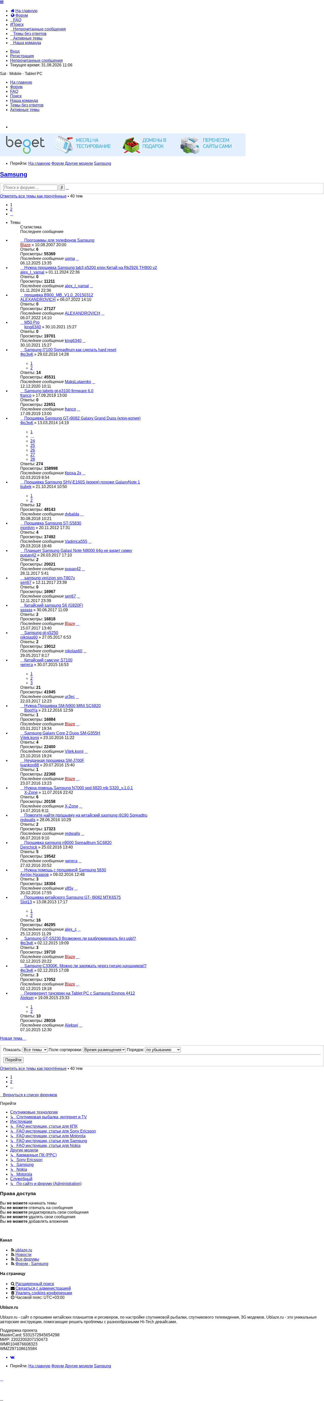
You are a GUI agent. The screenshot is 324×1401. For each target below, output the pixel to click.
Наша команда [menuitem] (24, 100)
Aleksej (27, 998)
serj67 (25, 582)
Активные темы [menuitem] (24, 109)
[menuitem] (23, 11)
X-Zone (31, 792)
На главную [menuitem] (21, 82)
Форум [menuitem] (16, 87)
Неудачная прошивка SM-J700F (54, 760)
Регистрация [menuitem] (22, 56)
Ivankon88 (29, 765)
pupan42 (28, 555)
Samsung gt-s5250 (41, 633)
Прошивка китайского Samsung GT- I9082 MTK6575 (72, 897)
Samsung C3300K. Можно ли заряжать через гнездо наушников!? (85, 966)
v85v (69, 888)
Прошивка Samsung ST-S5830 (52, 523)
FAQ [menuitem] (14, 91)
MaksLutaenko (78, 382)
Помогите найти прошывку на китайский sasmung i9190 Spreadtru (85, 815)
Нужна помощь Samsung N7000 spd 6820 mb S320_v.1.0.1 (78, 788)
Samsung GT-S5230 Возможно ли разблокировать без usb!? (80, 938)
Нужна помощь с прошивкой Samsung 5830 (65, 870)
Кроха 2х (73, 473)
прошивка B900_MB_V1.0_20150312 (58, 295)
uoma (70, 258)
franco (25, 395)
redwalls (27, 820)
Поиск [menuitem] (16, 96)
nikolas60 (29, 637)
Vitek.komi (29, 737)
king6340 (32, 327)
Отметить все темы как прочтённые (33, 196)
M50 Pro (31, 322)
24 (32, 441)
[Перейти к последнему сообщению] (77, 258)
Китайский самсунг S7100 (48, 660)
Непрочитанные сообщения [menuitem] (36, 60)
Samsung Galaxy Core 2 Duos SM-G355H (62, 733)
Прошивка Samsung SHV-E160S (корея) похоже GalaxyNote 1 (82, 482)
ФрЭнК (26, 354)
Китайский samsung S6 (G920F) (53, 605)
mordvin (27, 528)
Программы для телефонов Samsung (59, 240)
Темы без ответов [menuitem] (27, 105)
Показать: (13, 1050)
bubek (25, 486)
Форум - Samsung (31, 1264)
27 (32, 455)
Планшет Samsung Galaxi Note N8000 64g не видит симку (78, 550)
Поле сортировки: (66, 1050)
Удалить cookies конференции (43, 1293)
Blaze (25, 245)
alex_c (71, 929)
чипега (26, 664)
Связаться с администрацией (43, 1288)
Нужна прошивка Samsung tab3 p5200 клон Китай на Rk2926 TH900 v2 (90, 267)
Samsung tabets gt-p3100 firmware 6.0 (58, 391)
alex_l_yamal (32, 272)
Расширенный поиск (34, 1284)
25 (32, 445)
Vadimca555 (76, 541)
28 (32, 459)
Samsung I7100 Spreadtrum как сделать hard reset (70, 350)
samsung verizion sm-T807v (49, 578)
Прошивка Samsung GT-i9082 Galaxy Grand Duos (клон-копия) (82, 418)
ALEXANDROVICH (38, 299)
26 (32, 450)
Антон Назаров (34, 874)
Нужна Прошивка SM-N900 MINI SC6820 (62, 706)
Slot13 (26, 902)
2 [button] (11, 209)
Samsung (13, 174)
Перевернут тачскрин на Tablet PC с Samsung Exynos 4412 (79, 993)
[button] (11, 214)
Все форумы (27, 1259)
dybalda (72, 514)
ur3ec (70, 696)
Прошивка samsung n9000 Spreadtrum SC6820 (68, 842)
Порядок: (136, 1050)
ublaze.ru (23, 1250)
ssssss (26, 610)
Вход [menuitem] (14, 51)
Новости (23, 1254)
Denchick (28, 847)
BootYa (30, 710)
